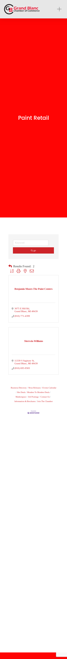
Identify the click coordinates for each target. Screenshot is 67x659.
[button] (10, 266)
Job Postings (33, 397)
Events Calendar (49, 388)
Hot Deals (21, 392)
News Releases (34, 388)
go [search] (35, 250)
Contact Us (45, 397)
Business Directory (19, 388)
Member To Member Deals (38, 392)
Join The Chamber (45, 401)
